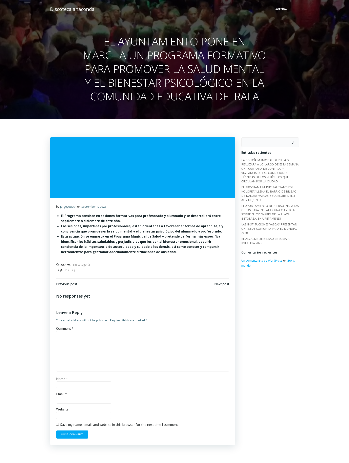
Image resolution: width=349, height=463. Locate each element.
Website (62, 409)
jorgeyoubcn (68, 206)
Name (62, 379)
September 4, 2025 (93, 206)
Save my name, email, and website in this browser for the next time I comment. (119, 424)
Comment (65, 328)
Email (61, 394)
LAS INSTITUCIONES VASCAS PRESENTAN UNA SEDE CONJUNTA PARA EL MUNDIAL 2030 (269, 228)
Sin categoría (81, 264)
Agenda (281, 9)
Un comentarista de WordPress (261, 260)
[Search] (294, 142)
